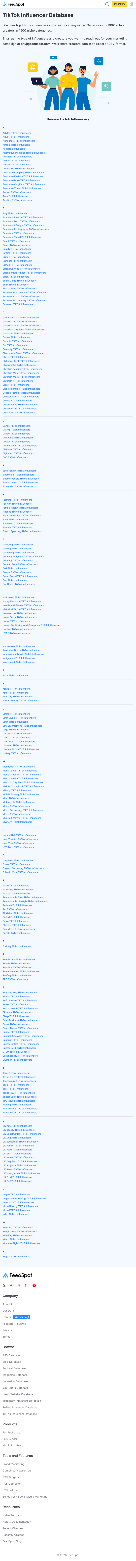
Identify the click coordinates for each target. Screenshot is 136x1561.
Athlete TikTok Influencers (17, 164)
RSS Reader (10, 1439)
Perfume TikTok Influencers (17, 905)
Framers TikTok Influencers (17, 527)
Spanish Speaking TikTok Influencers (23, 1036)
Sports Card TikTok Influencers (19, 1047)
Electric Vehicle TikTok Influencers (21, 478)
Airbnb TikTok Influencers (17, 144)
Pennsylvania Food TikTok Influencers (23, 897)
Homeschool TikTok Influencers (20, 613)
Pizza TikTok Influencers (16, 921)
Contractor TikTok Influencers (19, 412)
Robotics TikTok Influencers (18, 967)
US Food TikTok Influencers (17, 1177)
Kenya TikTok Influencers (16, 688)
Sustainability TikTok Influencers (20, 1055)
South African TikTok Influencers (20, 1028)
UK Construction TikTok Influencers (22, 1133)
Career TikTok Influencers (17, 337)
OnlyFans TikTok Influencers (18, 860)
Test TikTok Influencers (15, 1088)
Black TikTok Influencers (16, 276)
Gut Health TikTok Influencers (19, 584)
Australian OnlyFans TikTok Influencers (24, 184)
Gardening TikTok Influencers (18, 552)
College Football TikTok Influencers (21, 392)
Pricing (119, 4)
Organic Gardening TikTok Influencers (23, 868)
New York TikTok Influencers (18, 843)
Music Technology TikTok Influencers (23, 810)
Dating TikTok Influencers (16, 429)
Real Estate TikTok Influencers (19, 959)
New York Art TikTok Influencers (20, 839)
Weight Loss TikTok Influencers (20, 1231)
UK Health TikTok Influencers (18, 1157)
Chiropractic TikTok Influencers (19, 365)
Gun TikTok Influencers (15, 580)
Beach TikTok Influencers (16, 241)
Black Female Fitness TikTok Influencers (24, 272)
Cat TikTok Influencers (15, 345)
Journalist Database (15, 1381)
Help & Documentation (17, 1521)
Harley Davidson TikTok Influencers (22, 601)
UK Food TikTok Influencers (17, 1149)
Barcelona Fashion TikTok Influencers (23, 217)
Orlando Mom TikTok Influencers (20, 872)
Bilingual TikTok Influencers (17, 260)
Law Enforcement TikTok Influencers (22, 725)
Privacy (7, 1330)
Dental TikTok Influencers (16, 441)
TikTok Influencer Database (20, 1414)
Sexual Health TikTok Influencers (20, 1008)
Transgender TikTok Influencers (20, 1112)
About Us (8, 1304)
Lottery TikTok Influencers (17, 753)
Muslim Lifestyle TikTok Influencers (22, 817)
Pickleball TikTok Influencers (18, 913)
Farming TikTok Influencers (17, 499)
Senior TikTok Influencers (16, 1004)
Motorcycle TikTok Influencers (19, 802)
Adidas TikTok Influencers (17, 133)
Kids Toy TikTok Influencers (18, 696)
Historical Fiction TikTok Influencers (22, 609)
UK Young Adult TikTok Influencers (21, 1173)
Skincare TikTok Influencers (18, 1012)
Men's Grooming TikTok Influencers (22, 774)
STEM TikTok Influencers (16, 1051)
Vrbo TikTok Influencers (16, 1214)
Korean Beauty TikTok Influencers (21, 700)
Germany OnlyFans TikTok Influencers (23, 556)
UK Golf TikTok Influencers (17, 1153)
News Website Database (18, 1394)
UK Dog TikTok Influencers (17, 1137)
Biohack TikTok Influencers (17, 264)
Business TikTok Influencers (18, 304)
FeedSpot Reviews (14, 1323)
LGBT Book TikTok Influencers (19, 741)
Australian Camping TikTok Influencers (24, 172)
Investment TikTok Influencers (19, 662)
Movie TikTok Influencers (16, 806)
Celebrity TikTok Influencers (18, 349)
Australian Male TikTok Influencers (21, 180)
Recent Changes (13, 1528)
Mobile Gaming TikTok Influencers (21, 794)
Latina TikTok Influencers (16, 713)
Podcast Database (14, 1368)
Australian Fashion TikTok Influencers (23, 176)
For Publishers (11, 1432)
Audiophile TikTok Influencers (19, 168)
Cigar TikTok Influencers (16, 384)
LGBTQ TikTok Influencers (17, 737)
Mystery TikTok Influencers (17, 821)
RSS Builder (10, 1490)
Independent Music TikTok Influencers (23, 654)
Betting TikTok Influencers (17, 252)
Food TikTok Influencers (16, 519)
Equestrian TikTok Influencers (19, 486)
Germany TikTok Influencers (18, 560)
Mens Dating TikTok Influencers (20, 770)
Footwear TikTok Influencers (18, 523)
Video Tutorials (12, 1515)
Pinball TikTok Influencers (16, 917)
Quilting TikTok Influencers (17, 946)
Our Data (8, 1310)
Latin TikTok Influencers (16, 721)
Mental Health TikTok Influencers (20, 778)
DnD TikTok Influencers (15, 457)
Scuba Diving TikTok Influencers (20, 992)
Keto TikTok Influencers (15, 692)
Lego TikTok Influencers (16, 729)
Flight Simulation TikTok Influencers (22, 515)
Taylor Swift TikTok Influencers (19, 1077)
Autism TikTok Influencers (17, 192)
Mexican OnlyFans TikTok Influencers (23, 782)
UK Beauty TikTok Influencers (19, 1129)
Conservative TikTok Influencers (20, 404)
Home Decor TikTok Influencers (20, 617)
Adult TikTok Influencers (16, 136)
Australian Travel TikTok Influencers (22, 188)
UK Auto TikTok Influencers (17, 1125)
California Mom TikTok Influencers (21, 317)
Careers (16, 1317)
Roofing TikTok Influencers (17, 975)
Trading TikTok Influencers (17, 1104)
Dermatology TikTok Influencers (20, 445)
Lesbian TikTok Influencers (17, 733)
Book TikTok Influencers (16, 284)
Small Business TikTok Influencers (21, 1020)
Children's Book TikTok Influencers (21, 361)
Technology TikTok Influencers (19, 1081)
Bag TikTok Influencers (15, 213)
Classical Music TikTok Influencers (21, 388)
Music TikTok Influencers (16, 814)
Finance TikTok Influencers (17, 511)
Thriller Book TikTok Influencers (20, 1096)
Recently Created (13, 1534)
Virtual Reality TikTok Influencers (20, 1206)
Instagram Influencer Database (22, 1400)
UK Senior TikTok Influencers (18, 1169)
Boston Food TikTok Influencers (20, 288)
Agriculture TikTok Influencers (19, 140)
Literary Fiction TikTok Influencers (21, 749)
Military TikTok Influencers (17, 790)
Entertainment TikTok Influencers (20, 482)
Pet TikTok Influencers (15, 909)
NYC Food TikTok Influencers (18, 847)
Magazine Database (15, 1374)
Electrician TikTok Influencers (18, 474)
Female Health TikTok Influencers (20, 507)
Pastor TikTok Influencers (16, 893)
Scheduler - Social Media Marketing (25, 1496)
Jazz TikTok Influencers (16, 675)
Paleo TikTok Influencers (16, 885)
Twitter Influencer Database (20, 1407)
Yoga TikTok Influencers (16, 1256)
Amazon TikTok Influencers (17, 156)
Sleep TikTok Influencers (16, 1016)
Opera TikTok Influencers (16, 864)
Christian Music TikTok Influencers (21, 376)
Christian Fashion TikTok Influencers (22, 369)
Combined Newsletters (17, 1470)
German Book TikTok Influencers (20, 564)
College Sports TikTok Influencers (21, 396)
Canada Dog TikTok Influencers (20, 321)
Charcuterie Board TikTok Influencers (23, 353)
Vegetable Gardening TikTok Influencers (24, 1198)
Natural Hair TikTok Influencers (19, 835)
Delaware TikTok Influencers (18, 437)
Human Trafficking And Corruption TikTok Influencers (31, 625)
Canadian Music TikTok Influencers (22, 325)
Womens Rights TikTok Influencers (21, 1243)
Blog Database (12, 1361)
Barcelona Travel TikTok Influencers (22, 237)
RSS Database (11, 1355)
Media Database (13, 1445)
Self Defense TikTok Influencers (20, 1000)
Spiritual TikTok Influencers (17, 1040)
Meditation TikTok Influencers (19, 766)
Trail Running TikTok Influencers (20, 1108)
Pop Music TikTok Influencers (19, 929)
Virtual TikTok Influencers (16, 1210)
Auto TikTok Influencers (15, 196)
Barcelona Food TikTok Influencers (21, 221)
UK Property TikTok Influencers (19, 1165)
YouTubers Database (16, 1387)
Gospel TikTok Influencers (17, 572)
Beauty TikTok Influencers (17, 248)
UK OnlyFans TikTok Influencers (20, 1161)
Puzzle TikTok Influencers (17, 933)
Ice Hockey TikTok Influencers (19, 646)
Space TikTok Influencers (16, 1032)
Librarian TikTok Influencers (18, 745)
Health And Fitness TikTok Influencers (23, 605)
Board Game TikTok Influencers (20, 280)
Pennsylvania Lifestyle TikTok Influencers (25, 901)
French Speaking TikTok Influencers (22, 531)
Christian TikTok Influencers (18, 380)
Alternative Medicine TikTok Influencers (24, 152)
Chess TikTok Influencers (16, 357)
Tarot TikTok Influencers (16, 1073)
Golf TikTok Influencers (15, 568)
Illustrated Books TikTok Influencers (22, 650)
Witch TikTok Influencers (16, 1239)
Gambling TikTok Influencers (18, 544)
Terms (6, 1336)
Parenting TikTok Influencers (18, 889)
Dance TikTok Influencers (16, 425)
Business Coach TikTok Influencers (22, 296)
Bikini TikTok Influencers (16, 256)
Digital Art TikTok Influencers (18, 453)
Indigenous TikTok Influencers (19, 658)
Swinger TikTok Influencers (17, 1059)
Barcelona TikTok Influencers (18, 233)
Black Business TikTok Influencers (21, 268)
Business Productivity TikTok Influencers (25, 300)
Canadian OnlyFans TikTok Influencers (23, 329)
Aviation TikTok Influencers (17, 200)
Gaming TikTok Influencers (17, 548)
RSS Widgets (11, 1477)
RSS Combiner (12, 1483)
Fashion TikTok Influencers (17, 503)
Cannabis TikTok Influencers (18, 333)
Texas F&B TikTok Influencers (19, 1092)
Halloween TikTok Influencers (18, 597)
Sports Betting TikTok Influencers (21, 1043)
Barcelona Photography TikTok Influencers (26, 229)
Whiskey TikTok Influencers (18, 1235)
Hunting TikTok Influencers (17, 629)
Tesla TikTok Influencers (16, 1084)
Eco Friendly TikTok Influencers (19, 470)
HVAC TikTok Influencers (16, 633)
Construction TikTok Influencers (20, 408)
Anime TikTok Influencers (16, 160)
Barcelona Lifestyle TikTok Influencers (23, 225)
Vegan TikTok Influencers (16, 1194)
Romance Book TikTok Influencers (21, 971)
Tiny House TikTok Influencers (19, 1100)
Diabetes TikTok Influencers (18, 449)
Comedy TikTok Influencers (17, 400)
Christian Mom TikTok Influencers (21, 373)
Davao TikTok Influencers (16, 433)
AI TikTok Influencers (14, 148)
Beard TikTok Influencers (16, 245)
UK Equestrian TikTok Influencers (21, 1141)
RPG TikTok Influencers (15, 979)
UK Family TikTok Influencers (18, 1145)
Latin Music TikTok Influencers (19, 717)
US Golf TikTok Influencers (17, 1181)
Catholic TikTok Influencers (17, 341)
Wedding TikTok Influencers (18, 1227)
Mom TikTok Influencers (16, 798)
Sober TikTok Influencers (16, 1024)
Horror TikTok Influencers (16, 621)
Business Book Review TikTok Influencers (25, 292)
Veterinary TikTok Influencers (18, 1202)
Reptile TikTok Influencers (17, 963)
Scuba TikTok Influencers (16, 996)
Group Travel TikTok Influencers (20, 576)
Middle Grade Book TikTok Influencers (23, 786)
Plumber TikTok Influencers (17, 925)
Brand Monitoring (13, 1464)
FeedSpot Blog (12, 1541)
